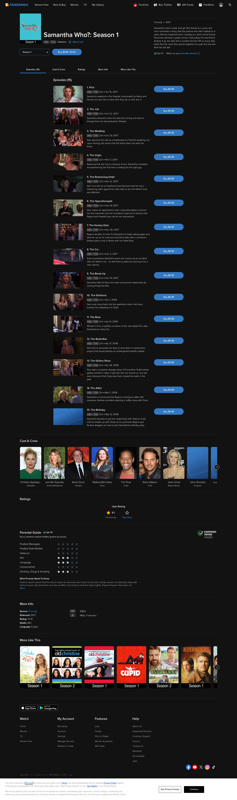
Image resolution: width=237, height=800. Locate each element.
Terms (64, 783)
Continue (194, 789)
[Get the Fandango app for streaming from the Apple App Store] (29, 708)
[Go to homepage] (17, 5)
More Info (103, 69)
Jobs (135, 761)
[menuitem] (185, 5)
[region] (118, 789)
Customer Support (141, 736)
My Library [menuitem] (98, 4)
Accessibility (138, 756)
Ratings (81, 69)
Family (98, 731)
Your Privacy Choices (170, 789)
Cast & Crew (58, 69)
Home (23, 726)
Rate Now (127, 517)
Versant (28, 783)
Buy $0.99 (169, 89)
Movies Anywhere (104, 741)
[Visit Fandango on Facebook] (188, 767)
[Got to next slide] (217, 467)
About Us (137, 726)
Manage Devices (66, 741)
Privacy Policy (110, 783)
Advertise (137, 751)
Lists (97, 726)
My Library (63, 726)
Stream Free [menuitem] (42, 4)
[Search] (230, 5)
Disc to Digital (102, 736)
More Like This (128, 69)
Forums (136, 741)
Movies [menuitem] (74, 4)
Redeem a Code (66, 746)
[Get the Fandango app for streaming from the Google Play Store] (48, 708)
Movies (23, 731)
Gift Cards (99, 746)
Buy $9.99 (70, 52)
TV (21, 736)
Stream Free (26, 741)
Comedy (33, 611)
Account (62, 731)
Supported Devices (142, 731)
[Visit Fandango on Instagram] (207, 767)
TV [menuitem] (85, 4)
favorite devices (189, 53)
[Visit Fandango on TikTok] (213, 767)
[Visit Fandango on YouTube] (195, 767)
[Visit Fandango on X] (201, 767)
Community (110, 517)
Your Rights (92, 786)
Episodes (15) (33, 69)
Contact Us (138, 746)
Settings (61, 736)
